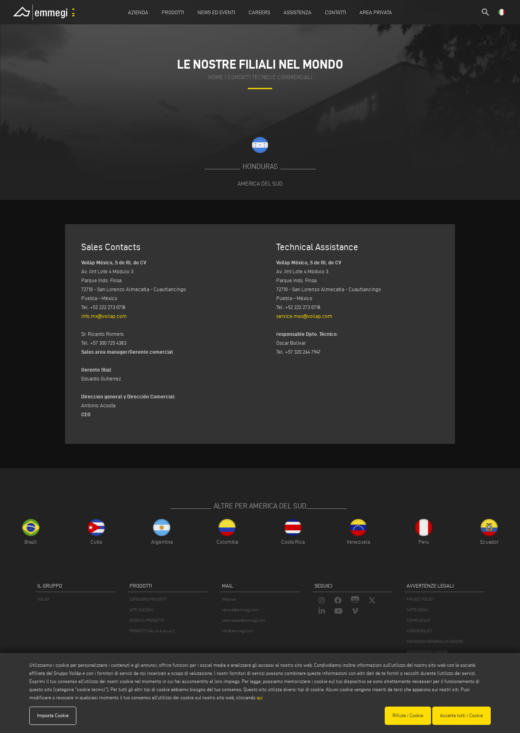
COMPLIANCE (418, 620)
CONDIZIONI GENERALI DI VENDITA (435, 641)
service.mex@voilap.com (304, 316)
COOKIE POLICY (419, 631)
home (215, 77)
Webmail (229, 599)
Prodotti (173, 12)
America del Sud (260, 183)
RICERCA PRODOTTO (147, 620)
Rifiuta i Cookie (407, 715)
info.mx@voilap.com (104, 316)
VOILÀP (43, 599)
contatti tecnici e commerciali (270, 77)
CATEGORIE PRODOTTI (148, 599)
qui (260, 697)
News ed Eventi (216, 12)
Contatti (335, 12)
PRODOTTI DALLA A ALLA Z (152, 631)
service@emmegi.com (240, 610)
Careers (259, 12)
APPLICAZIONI (142, 610)
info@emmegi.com (237, 631)
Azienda (138, 12)
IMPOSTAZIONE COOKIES (427, 652)
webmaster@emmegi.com (244, 620)
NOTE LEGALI (418, 610)
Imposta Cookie (53, 715)
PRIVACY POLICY (420, 599)
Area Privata (376, 12)
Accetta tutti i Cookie (461, 715)
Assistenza (298, 12)
